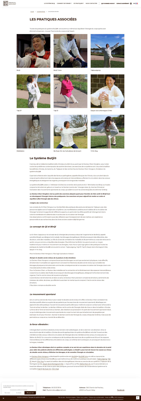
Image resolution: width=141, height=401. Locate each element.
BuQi (18, 70)
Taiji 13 (56, 110)
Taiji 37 (19, 110)
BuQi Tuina (57, 70)
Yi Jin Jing (94, 151)
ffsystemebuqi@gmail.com (56, 390)
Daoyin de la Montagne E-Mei (101, 110)
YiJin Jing (40, 361)
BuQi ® (74, 356)
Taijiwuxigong (95, 70)
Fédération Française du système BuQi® (33, 397)
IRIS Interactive (119, 397)
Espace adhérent (123, 3)
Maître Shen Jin (85, 364)
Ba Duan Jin (47, 369)
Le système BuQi (49, 3)
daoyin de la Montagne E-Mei (53, 364)
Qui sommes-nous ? (108, 3)
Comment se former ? (64, 3)
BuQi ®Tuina (83, 356)
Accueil (32, 11)
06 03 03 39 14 (56, 387)
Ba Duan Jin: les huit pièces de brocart (67, 151)
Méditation (20, 151)
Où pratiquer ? (79, 3)
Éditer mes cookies (82, 397)
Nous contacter (91, 3)
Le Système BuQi (41, 11)
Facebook (120, 390)
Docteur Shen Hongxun (40, 356)
